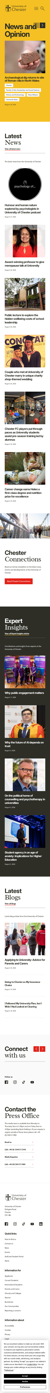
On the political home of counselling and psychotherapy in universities (25, 799)
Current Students (11, 1280)
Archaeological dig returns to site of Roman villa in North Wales (24, 79)
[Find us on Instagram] (15, 1082)
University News (12, 100)
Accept (25, 1376)
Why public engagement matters (24, 693)
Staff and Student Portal (14, 1256)
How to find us (10, 1239)
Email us (19, 1142)
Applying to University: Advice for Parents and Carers (25, 961)
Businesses (9, 1302)
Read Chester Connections (18, 581)
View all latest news (12, 149)
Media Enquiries (19, 1157)
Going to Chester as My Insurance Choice (22, 983)
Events (7, 1252)
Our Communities (12, 1306)
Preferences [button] (9, 1370)
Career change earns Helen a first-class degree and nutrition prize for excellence (23, 493)
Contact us (9, 1243)
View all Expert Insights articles (17, 633)
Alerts (7, 1261)
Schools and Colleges (13, 1293)
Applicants (9, 1276)
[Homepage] (15, 8)
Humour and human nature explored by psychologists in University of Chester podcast (23, 208)
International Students (13, 1285)
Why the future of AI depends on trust (24, 744)
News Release (33, 95)
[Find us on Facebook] (6, 1082)
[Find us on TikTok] (23, 1082)
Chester (9, 85)
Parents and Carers (12, 1289)
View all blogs (10, 903)
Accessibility (9, 1326)
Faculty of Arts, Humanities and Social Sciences (22, 90)
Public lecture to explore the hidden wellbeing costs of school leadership (24, 319)
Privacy (7, 1334)
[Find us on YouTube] (32, 1082)
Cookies (8, 1330)
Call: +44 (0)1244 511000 (19, 1164)
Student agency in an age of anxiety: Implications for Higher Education (23, 856)
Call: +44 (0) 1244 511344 (19, 1149)
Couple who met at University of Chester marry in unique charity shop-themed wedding (24, 375)
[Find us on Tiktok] (23, 1224)
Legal (7, 1339)
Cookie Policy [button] (32, 1364)
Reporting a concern (13, 1310)
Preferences (25, 1387)
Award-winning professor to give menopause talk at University (24, 263)
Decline (25, 1382)
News (7, 1248)
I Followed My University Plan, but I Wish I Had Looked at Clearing (23, 1005)
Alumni (7, 1297)
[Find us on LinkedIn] (40, 1224)
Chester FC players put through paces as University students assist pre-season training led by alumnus (24, 434)
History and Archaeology (15, 95)
